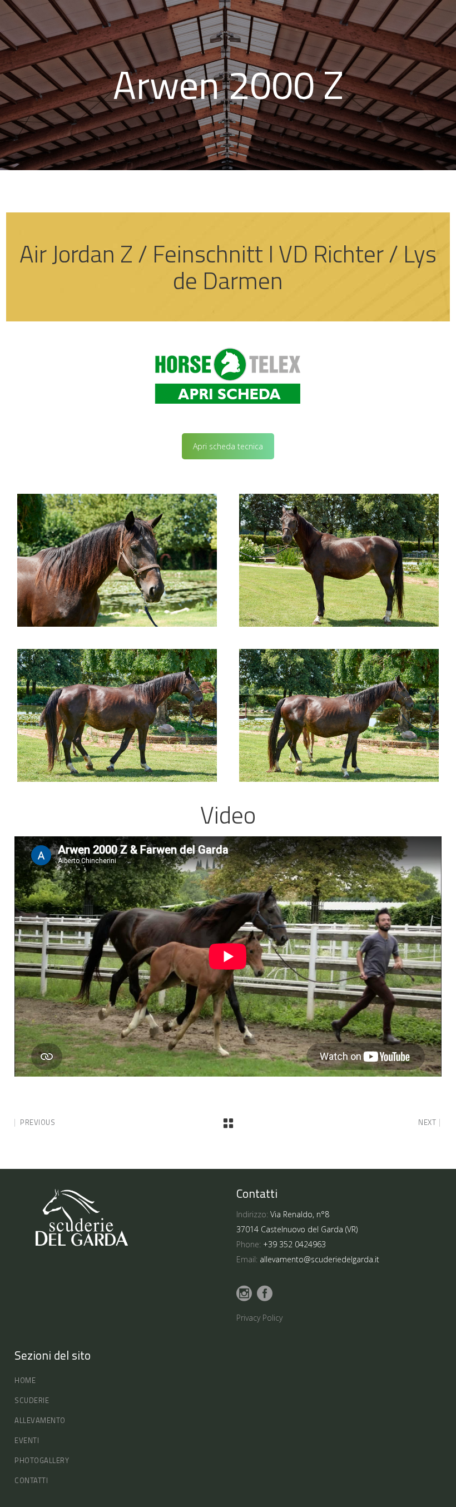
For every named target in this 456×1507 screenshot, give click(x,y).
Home (25, 1380)
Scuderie (31, 1400)
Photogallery (41, 1460)
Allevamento (40, 1420)
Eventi (26, 1440)
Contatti (31, 1480)
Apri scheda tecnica (228, 446)
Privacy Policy (259, 1317)
